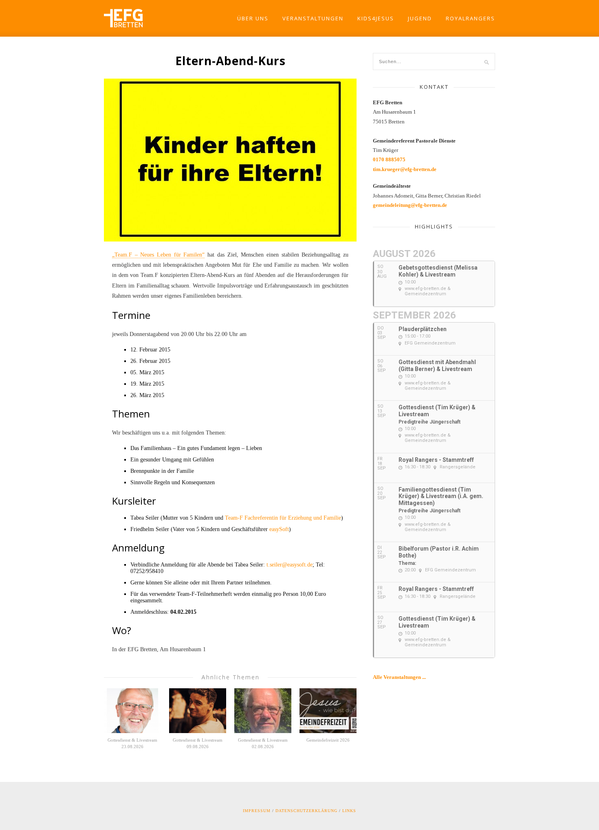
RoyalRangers (470, 18)
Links (349, 810)
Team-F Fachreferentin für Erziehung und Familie (283, 518)
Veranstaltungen (313, 18)
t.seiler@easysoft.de (289, 565)
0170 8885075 (389, 159)
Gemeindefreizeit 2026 (328, 740)
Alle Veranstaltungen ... (399, 677)
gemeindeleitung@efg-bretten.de (410, 205)
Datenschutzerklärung (306, 810)
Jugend (420, 18)
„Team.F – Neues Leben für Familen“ (158, 255)
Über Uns (253, 18)
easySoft (279, 529)
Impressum (257, 810)
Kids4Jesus (375, 18)
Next (363, 160)
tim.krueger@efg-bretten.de (404, 169)
